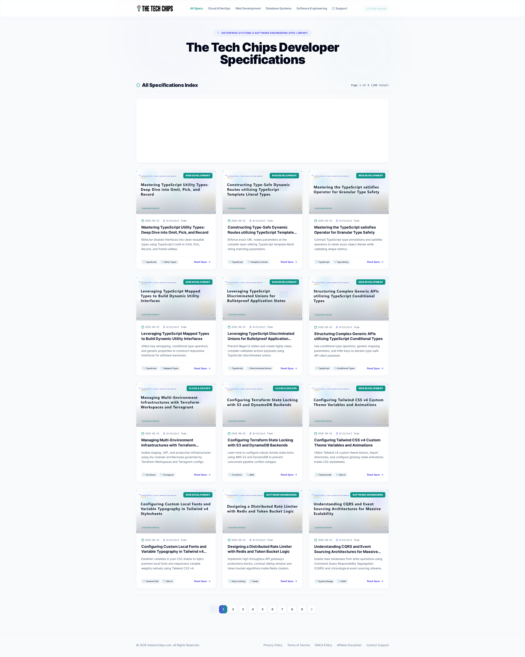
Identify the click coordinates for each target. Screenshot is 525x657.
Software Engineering (312, 8)
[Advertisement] (262, 130)
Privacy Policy (273, 645)
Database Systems (279, 8)
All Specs (196, 8)
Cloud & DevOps (219, 8)
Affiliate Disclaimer (349, 645)
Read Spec (200, 261)
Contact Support (377, 645)
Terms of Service (298, 645)
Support (341, 8)
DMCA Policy (323, 645)
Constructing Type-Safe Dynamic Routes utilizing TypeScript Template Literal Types (261, 232)
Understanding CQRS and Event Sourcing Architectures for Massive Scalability (346, 551)
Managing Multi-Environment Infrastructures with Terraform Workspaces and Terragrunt (168, 445)
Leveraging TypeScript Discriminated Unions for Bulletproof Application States (261, 338)
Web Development (248, 8)
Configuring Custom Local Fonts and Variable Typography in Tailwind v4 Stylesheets (173, 551)
